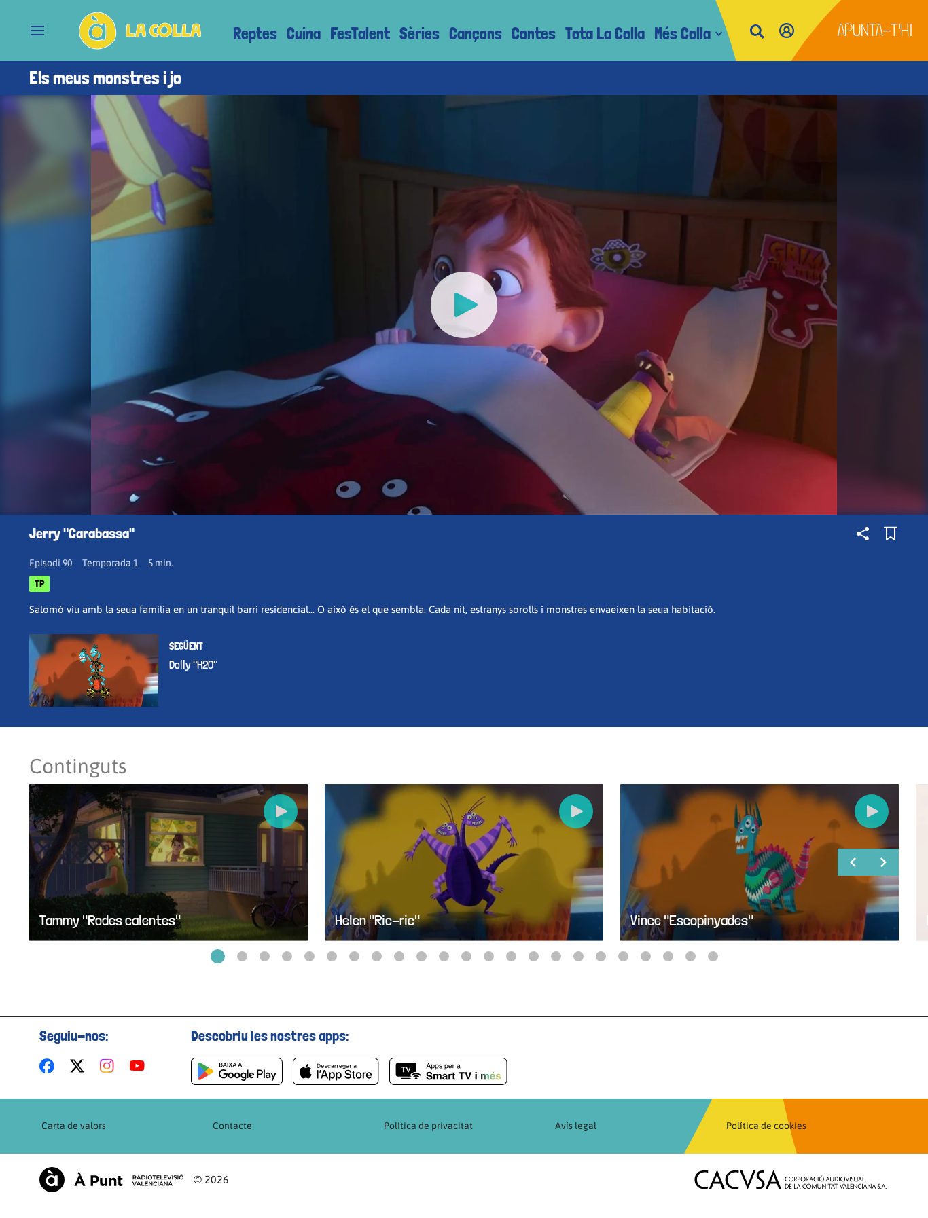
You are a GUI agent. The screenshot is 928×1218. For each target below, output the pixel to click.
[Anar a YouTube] (140, 1066)
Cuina (304, 33)
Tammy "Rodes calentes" (110, 920)
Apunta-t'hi (875, 30)
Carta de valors (73, 1125)
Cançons (475, 33)
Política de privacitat (428, 1125)
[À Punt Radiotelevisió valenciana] (111, 1179)
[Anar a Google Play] (237, 1071)
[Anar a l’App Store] (336, 1071)
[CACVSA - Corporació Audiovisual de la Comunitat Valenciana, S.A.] (791, 1179)
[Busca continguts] (757, 32)
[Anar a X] (80, 1066)
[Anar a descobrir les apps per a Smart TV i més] (448, 1071)
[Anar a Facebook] (49, 1066)
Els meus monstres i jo (105, 78)
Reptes (255, 33)
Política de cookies (766, 1125)
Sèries (419, 33)
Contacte (232, 1125)
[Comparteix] (863, 533)
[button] (218, 956)
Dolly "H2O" (193, 664)
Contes (534, 33)
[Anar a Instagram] (110, 1066)
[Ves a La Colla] (140, 31)
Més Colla (682, 33)
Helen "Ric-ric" (377, 920)
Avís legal (575, 1125)
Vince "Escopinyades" (691, 920)
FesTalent (360, 33)
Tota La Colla (605, 33)
